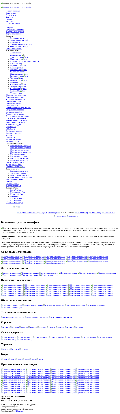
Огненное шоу (16, 93)
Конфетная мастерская (19, 160)
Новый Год (10, 129)
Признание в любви (14, 112)
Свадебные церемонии (15, 30)
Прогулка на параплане (15, 198)
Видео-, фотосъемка (14, 165)
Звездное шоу (15, 87)
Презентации (11, 127)
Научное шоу (15, 65)
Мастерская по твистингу (20, 152)
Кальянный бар (16, 194)
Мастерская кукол (17, 154)
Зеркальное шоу (16, 76)
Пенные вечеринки (13, 133)
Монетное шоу (16, 70)
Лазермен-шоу (16, 55)
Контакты (9, 17)
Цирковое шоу (16, 59)
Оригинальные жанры (19, 46)
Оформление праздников (16, 95)
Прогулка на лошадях (14, 203)
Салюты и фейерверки (15, 163)
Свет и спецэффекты (14, 49)
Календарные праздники (15, 122)
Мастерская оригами (18, 156)
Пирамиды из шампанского (21, 177)
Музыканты (15, 42)
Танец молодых (12, 106)
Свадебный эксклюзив (15, 110)
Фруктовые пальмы (18, 173)
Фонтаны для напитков (19, 175)
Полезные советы (13, 23)
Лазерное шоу (15, 53)
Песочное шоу (16, 82)
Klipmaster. (19, 411)
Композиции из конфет (15, 179)
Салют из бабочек (13, 167)
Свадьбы (9, 27)
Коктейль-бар (15, 190)
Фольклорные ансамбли (20, 40)
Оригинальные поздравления (17, 116)
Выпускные (10, 137)
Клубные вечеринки (14, 131)
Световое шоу (15, 89)
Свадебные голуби (13, 103)
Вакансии (9, 21)
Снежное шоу (15, 84)
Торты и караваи (12, 184)
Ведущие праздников (14, 34)
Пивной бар (15, 196)
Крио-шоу (14, 68)
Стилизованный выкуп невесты (18, 108)
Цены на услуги (12, 15)
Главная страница (13, 11)
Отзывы (9, 19)
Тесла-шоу (14, 78)
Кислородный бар (17, 192)
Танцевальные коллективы (21, 44)
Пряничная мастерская (19, 158)
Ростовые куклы (12, 141)
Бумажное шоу (16, 63)
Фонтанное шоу (16, 57)
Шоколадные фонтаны (19, 171)
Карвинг (9, 182)
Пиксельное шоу (17, 74)
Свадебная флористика (15, 97)
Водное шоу (15, 91)
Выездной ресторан (13, 186)
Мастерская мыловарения (20, 146)
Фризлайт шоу (16, 80)
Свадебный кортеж (13, 101)
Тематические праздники (16, 118)
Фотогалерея (11, 13)
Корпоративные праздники (16, 120)
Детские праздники (13, 139)
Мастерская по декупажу (20, 150)
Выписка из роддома (14, 125)
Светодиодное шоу (17, 72)
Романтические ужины (15, 114)
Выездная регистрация (15, 32)
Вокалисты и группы (18, 38)
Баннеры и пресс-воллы (15, 99)
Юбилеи (9, 135)
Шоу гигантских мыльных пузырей (24, 61)
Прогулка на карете (13, 200)
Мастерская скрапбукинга (20, 148)
